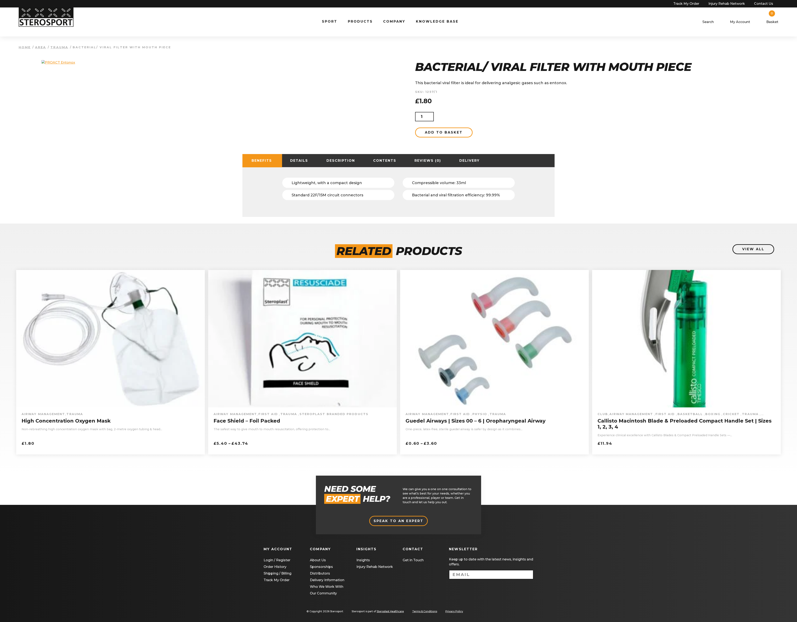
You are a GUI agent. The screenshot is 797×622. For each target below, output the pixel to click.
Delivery (469, 161)
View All (753, 249)
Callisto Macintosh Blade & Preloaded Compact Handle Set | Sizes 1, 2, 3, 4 (684, 424)
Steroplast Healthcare (390, 611)
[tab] (261, 160)
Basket (772, 22)
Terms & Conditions (424, 611)
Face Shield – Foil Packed (247, 421)
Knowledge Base (437, 21)
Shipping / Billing (277, 573)
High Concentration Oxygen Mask (66, 421)
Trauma (59, 47)
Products (360, 21)
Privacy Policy (454, 611)
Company (394, 21)
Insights (363, 560)
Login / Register (277, 560)
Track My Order (686, 4)
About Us (318, 560)
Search (708, 22)
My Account (740, 22)
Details (299, 161)
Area (40, 47)
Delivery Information (327, 580)
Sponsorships (321, 567)
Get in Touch (413, 560)
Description (340, 161)
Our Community (323, 593)
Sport (329, 21)
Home (25, 47)
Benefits (262, 161)
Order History (275, 567)
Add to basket (444, 132)
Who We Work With (326, 587)
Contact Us (763, 4)
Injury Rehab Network (726, 4)
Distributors (320, 573)
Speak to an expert (399, 521)
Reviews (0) (427, 161)
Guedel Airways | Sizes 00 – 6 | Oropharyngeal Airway (475, 421)
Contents (384, 161)
